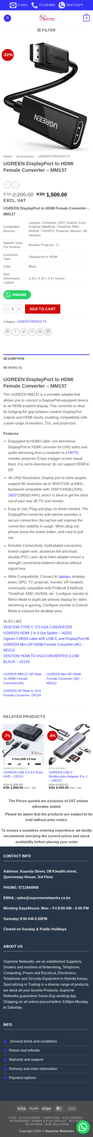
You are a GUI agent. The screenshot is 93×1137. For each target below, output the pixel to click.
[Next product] (7, 184)
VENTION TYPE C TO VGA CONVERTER (37, 627)
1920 (12, 495)
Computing (51, 1117)
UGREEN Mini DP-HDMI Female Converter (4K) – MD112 (64, 678)
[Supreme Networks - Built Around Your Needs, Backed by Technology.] (46, 18)
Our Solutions (57, 1124)
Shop (13, 1117)
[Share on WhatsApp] (7, 332)
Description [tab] (13, 358)
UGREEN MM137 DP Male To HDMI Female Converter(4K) (22, 678)
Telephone (34, 1124)
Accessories (25, 156)
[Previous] (3, 760)
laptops (64, 577)
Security (76, 1121)
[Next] (89, 760)
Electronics (72, 1117)
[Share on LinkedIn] (48, 332)
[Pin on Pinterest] (40, 332)
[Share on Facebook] (15, 332)
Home (7, 156)
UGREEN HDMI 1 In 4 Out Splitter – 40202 (37, 633)
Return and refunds (24, 1050)
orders (33, 1002)
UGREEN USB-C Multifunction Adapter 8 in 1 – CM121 (68, 776)
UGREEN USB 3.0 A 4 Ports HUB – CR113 (23, 774)
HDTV (73, 453)
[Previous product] (15, 184)
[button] (7, 18)
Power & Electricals (49, 1121)
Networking (19, 1121)
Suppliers (73, 961)
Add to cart (43, 309)
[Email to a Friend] (32, 332)
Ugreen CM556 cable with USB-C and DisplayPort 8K (46, 639)
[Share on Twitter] (24, 332)
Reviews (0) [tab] (12, 367)
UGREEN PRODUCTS (54, 156)
